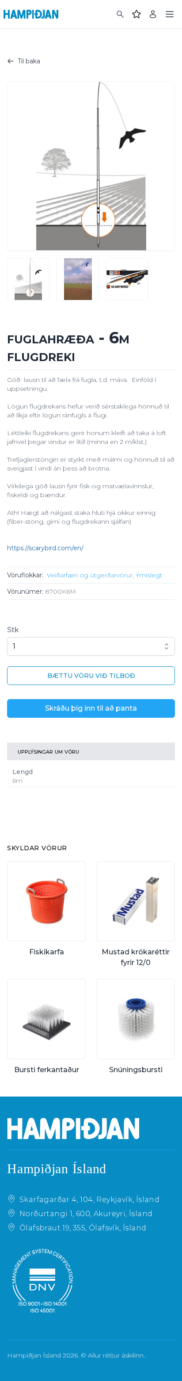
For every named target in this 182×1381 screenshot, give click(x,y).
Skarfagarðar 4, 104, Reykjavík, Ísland (89, 1199)
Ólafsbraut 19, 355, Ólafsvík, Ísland (82, 1228)
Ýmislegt (149, 575)
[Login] (152, 14)
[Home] (31, 14)
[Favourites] (136, 14)
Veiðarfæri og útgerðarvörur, (90, 575)
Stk (13, 630)
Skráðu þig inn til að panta (91, 708)
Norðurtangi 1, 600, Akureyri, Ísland (85, 1214)
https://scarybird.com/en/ (45, 548)
